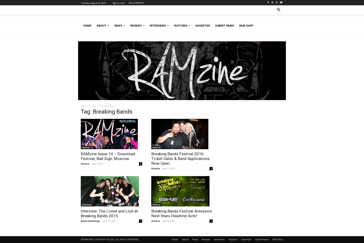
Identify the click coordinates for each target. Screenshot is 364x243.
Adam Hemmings (90, 220)
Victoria (85, 163)
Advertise (246, 239)
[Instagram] (272, 3)
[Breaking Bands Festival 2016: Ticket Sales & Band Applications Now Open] (182, 134)
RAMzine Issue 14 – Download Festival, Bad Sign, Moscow (108, 156)
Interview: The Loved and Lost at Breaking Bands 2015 (109, 213)
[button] (278, 9)
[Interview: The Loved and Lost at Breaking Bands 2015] (111, 191)
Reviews (206, 239)
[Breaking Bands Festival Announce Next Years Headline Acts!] (182, 191)
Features (86, 147)
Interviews (87, 204)
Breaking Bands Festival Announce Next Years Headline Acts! (181, 213)
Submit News (262, 239)
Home (84, 105)
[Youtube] (281, 3)
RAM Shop (277, 239)
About (185, 239)
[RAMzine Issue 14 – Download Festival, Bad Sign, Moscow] (111, 134)
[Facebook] (268, 3)
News (195, 239)
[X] (277, 3)
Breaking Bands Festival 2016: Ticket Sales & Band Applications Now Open (180, 159)
